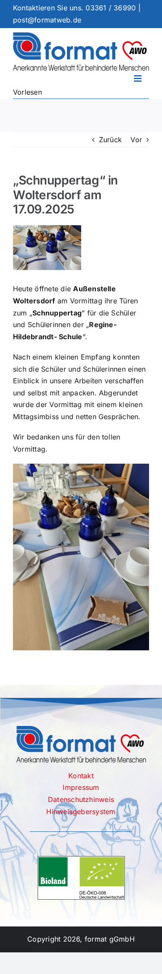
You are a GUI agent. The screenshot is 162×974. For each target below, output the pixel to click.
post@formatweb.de (47, 20)
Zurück (110, 139)
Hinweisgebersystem (80, 811)
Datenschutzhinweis (81, 799)
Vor (136, 139)
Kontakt (81, 775)
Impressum (81, 787)
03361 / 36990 (111, 7)
